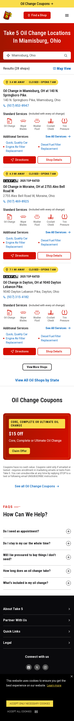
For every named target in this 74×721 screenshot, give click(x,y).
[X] (37, 667)
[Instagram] (45, 667)
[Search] (65, 55)
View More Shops (37, 367)
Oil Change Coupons (35, 4)
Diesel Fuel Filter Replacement (51, 146)
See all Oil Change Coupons (35, 486)
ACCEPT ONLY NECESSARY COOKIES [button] (30, 703)
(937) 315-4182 (18, 297)
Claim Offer (19, 451)
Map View (64, 68)
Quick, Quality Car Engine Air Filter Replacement (17, 146)
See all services (56, 136)
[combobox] (37, 55)
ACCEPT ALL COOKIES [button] (19, 711)
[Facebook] (29, 667)
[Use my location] (8, 55)
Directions (22, 159)
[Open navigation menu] (67, 15)
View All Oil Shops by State (37, 380)
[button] (71, 676)
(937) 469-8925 (18, 201)
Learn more (54, 685)
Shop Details (54, 159)
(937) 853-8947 (18, 105)
